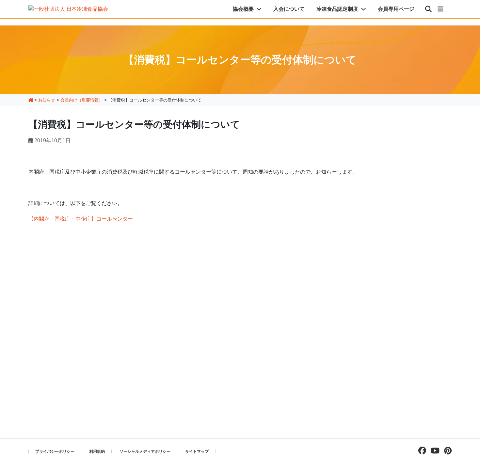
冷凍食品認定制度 (338, 9)
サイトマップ (197, 451)
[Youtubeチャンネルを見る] (433, 451)
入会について (289, 9)
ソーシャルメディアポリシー (145, 451)
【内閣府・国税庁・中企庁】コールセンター (80, 219)
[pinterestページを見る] (446, 451)
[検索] (428, 9)
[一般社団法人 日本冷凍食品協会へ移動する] (30, 100)
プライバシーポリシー (54, 451)
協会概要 (244, 9)
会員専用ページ (396, 9)
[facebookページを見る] (420, 451)
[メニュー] (440, 9)
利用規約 (97, 451)
